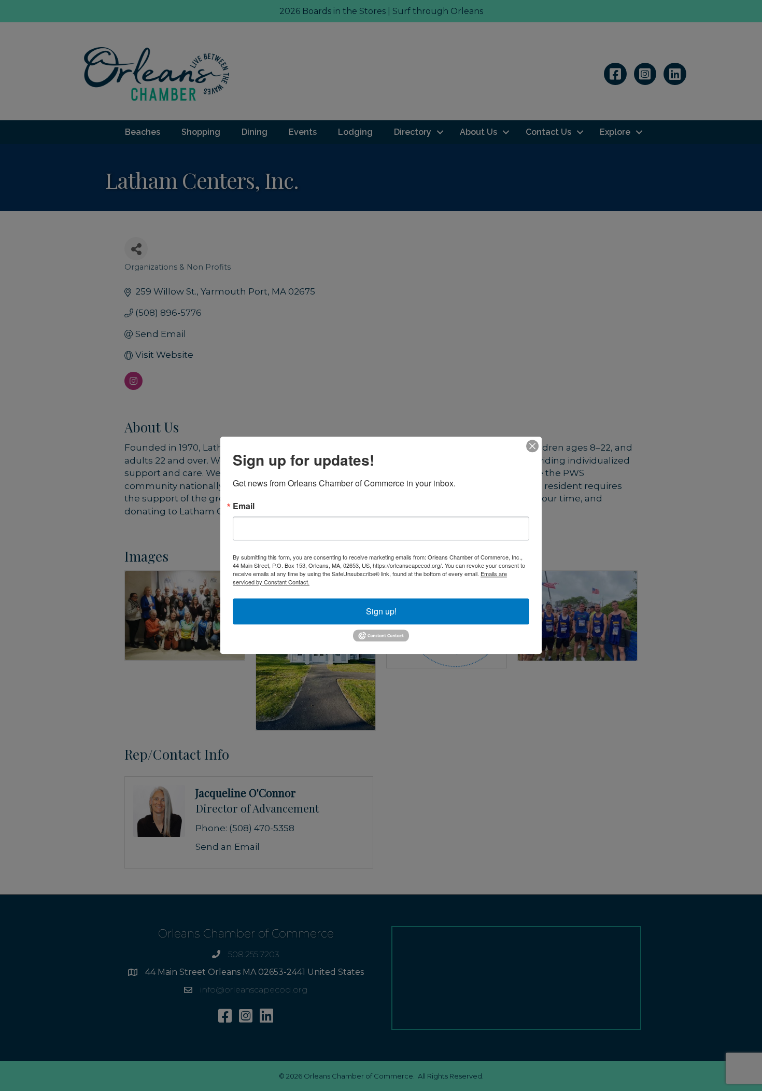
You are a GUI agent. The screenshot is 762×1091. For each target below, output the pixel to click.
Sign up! (381, 611)
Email (244, 506)
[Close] (532, 446)
